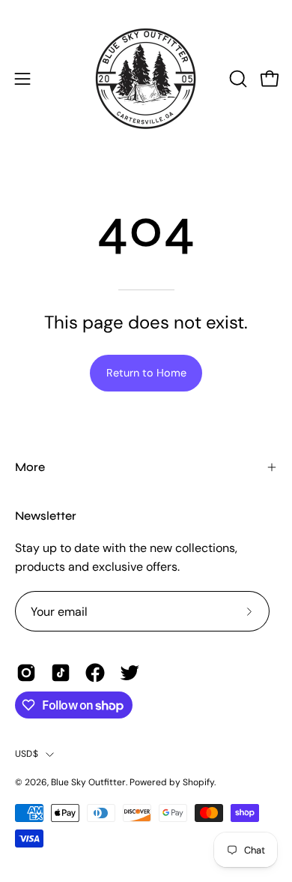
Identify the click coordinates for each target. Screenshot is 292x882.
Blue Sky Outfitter (88, 782)
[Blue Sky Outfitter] (146, 78)
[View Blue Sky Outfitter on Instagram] (26, 673)
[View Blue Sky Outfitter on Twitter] (129, 673)
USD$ (26, 754)
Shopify (198, 782)
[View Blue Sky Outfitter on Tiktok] (60, 673)
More (30, 467)
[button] (236, 78)
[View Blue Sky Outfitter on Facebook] (95, 673)
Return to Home (146, 373)
